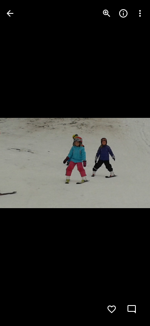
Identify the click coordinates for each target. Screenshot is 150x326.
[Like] (112, 309)
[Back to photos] (10, 13)
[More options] (140, 13)
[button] (23, 163)
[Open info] (123, 13)
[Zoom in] (106, 13)
